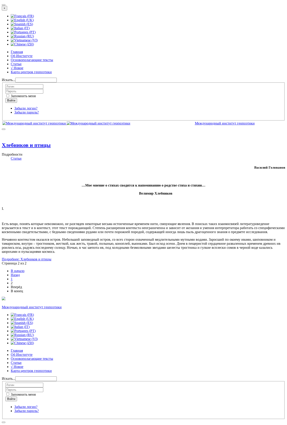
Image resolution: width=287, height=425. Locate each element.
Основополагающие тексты (32, 60)
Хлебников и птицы (26, 145)
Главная (17, 52)
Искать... (8, 80)
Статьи (16, 64)
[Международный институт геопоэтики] (66, 123)
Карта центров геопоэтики (31, 72)
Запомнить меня (23, 96)
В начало (17, 271)
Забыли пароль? (26, 112)
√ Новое (17, 68)
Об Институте (22, 56)
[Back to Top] (3, 422)
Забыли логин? (25, 108)
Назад (15, 275)
